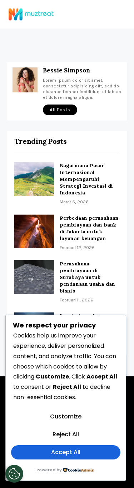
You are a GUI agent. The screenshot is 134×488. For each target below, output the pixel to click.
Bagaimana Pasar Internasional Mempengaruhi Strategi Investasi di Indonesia (86, 179)
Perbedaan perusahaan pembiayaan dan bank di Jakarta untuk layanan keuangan (89, 228)
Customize (65, 416)
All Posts (60, 110)
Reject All (66, 434)
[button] (120, 12)
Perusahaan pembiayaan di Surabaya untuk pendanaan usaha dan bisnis (87, 277)
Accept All (65, 452)
